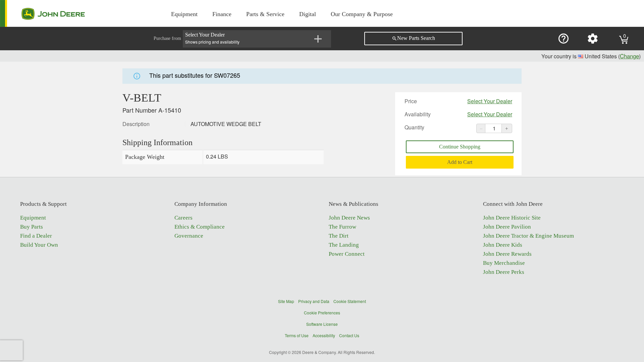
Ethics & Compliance (199, 227)
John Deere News (349, 218)
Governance (188, 236)
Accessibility (324, 335)
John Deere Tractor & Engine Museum (528, 236)
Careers (183, 218)
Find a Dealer (36, 236)
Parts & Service (265, 14)
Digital (307, 14)
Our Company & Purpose (362, 14)
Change (629, 56)
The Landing (344, 245)
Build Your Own (39, 245)
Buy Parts (31, 227)
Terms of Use (297, 335)
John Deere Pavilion (507, 227)
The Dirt (338, 236)
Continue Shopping (459, 146)
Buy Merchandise (504, 263)
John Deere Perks (503, 272)
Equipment (184, 14)
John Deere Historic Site (512, 218)
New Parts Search (413, 38)
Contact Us (349, 335)
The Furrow (342, 227)
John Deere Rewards (507, 254)
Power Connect (347, 254)
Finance (221, 14)
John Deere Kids (502, 245)
